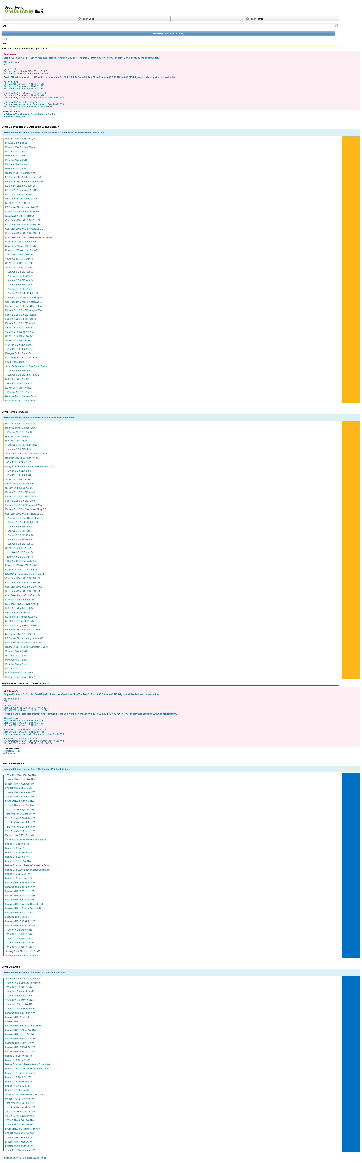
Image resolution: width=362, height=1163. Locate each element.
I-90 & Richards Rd (14, 361)
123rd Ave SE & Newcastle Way (21, 560)
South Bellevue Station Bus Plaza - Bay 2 (26, 453)
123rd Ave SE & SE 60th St (19, 552)
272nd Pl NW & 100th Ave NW (20, 775)
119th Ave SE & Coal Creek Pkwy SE (24, 297)
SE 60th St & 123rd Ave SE (19, 263)
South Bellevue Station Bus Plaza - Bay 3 (26, 366)
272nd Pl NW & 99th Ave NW (20, 1150)
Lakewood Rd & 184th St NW (20, 886)
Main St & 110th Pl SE (16, 440)
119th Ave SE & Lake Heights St (21, 293)
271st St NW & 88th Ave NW (19, 1133)
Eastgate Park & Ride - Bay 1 (20, 353)
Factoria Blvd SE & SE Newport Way (23, 310)
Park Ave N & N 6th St (16, 164)
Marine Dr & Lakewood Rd (18, 878)
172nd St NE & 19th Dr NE (18, 995)
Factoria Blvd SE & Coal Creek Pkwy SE (25, 306)
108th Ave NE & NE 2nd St (18, 383)
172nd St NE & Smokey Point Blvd (22, 982)
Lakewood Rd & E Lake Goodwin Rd (23, 908)
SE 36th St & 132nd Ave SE (19, 331)
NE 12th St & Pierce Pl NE (18, 194)
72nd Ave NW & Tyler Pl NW (19, 809)
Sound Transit (39, 1157)
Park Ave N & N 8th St (16, 168)
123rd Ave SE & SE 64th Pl (19, 258)
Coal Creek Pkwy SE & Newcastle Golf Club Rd (29, 237)
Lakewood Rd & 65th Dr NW (19, 891)
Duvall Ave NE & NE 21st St (19, 215)
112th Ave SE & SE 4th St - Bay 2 (22, 374)
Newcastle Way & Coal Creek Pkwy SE (25, 573)
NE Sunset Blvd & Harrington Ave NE (24, 181)
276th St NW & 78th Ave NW (19, 800)
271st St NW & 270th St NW (19, 1145)
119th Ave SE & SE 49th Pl (19, 284)
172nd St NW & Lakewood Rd (20, 1008)
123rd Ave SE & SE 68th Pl (19, 254)
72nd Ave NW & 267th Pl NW (20, 822)
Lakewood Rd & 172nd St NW (20, 925)
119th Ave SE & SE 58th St (19, 271)
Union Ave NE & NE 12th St (19, 608)
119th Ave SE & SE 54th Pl (19, 539)
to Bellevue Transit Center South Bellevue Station (29, 114)
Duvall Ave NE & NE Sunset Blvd (22, 211)
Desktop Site (14, 1157)
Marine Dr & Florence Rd (17, 1090)
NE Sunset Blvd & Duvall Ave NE (22, 603)
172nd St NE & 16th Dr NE (18, 938)
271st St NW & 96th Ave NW (19, 783)
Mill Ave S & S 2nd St (16, 142)
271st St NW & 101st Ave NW (20, 779)
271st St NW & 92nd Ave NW (20, 792)
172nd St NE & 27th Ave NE (19, 947)
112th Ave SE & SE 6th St (18, 370)
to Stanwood (9, 753)
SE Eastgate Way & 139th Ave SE (22, 357)
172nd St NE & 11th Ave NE (19, 934)
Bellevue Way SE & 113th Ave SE (22, 457)
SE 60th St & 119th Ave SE (19, 267)
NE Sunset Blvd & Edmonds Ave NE (23, 177)
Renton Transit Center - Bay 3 (20, 677)
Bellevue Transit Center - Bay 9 (20, 396)
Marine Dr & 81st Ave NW (18, 861)
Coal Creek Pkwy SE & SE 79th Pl (22, 233)
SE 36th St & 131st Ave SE (18, 327)
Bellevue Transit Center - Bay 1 (20, 400)
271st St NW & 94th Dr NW (18, 788)
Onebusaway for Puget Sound (22, 8)
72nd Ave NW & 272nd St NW (20, 813)
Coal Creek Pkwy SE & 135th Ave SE (24, 228)
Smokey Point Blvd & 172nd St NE (22, 951)
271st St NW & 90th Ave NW (19, 796)
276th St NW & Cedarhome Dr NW (22, 1128)
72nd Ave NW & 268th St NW (20, 818)
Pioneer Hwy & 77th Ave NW (19, 835)
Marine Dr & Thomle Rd (17, 843)
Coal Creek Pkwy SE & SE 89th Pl (22, 224)
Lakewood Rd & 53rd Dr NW (19, 899)
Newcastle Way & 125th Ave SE (21, 250)
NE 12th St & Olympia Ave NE (20, 621)
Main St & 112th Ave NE (17, 379)
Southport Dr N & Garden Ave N (21, 172)
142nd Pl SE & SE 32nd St (18, 349)
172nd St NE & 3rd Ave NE (18, 929)
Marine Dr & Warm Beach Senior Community (27, 869)
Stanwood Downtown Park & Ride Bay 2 (25, 839)
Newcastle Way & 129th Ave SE (21, 246)
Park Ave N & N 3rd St (16, 155)
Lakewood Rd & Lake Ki (17, 916)
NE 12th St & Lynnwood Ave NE (21, 190)
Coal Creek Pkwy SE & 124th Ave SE (24, 301)
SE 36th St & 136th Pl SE (18, 340)
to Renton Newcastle (14, 116)
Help (4, 1157)
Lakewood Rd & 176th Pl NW (20, 921)
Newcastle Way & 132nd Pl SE (20, 241)
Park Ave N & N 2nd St (16, 151)
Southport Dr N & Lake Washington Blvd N (26, 646)
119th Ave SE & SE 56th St (19, 275)
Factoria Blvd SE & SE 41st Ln (20, 314)
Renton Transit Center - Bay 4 (20, 138)
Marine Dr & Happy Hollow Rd (20, 1073)
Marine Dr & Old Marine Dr (18, 852)
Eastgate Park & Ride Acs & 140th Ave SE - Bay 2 (30, 466)
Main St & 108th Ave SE (17, 436)
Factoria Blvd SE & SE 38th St (20, 323)
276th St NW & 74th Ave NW (19, 1120)
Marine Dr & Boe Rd (15, 848)
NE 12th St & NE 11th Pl (17, 203)
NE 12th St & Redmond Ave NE (21, 198)
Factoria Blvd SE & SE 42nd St (20, 500)
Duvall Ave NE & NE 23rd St (19, 599)
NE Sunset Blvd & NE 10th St (20, 185)
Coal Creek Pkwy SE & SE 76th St (22, 578)
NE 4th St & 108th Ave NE (18, 387)
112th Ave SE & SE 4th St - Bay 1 (22, 444)
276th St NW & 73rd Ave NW (19, 805)
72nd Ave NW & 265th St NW (20, 826)
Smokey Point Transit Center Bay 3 (22, 978)
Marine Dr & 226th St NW (18, 856)
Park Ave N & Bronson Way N (20, 147)
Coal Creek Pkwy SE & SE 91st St (22, 220)
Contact (27, 1157)
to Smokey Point (11, 750)
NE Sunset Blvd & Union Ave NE (21, 207)
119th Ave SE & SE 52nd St (19, 280)
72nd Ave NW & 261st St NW (20, 830)
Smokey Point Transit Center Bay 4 (22, 955)
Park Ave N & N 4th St (16, 160)
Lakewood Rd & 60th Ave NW (20, 895)
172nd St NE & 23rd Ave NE (19, 942)
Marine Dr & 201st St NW (17, 873)
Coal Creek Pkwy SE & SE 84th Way (23, 586)
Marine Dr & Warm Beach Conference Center (27, 865)
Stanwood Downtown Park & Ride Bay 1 (25, 1094)
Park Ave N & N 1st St (16, 668)
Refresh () (168, 33)
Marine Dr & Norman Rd (17, 1085)
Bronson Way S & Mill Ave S (19, 672)
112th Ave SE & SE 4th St (18, 449)
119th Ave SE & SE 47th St (19, 289)
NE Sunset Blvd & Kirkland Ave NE (23, 629)
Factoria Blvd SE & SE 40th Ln (20, 318)
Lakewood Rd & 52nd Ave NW (20, 1030)
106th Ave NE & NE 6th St (18, 392)
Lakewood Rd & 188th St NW (20, 882)
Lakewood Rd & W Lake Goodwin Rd (24, 904)
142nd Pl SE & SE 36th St (18, 344)
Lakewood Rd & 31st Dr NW (19, 912)
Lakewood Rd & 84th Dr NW (19, 1051)
